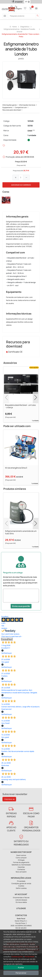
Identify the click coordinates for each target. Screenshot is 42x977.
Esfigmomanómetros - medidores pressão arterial (19, 30)
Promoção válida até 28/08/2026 (20, 157)
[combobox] (25, 1)
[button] (29, 1)
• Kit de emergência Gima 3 (16, 276)
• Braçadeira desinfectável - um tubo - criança (20, 259)
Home (13, 26)
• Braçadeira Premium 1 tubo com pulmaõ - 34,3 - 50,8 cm (18, 271)
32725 (30, 125)
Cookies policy (17, 956)
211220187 (19, 2)
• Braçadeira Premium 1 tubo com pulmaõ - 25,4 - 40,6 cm (18, 265)
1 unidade (32, 135)
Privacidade (29, 956)
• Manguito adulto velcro (15, 279)
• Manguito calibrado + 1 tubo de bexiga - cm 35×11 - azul (21, 284)
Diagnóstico (24, 26)
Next (10, 639)
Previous (4, 639)
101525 (30, 121)
